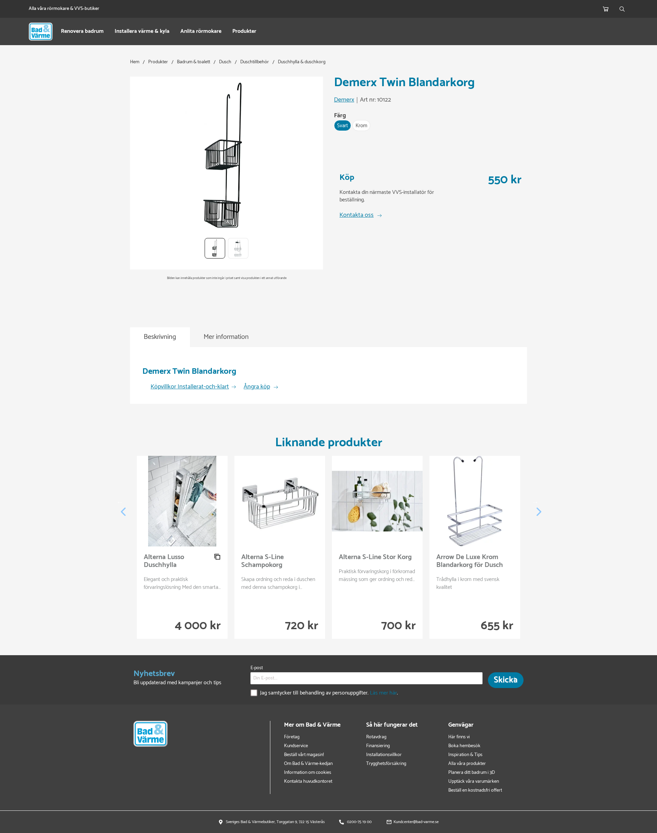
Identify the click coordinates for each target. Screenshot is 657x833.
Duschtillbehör (254, 62)
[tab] (160, 337)
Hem (134, 62)
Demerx (344, 100)
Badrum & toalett (193, 62)
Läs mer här (383, 693)
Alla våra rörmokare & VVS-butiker (64, 9)
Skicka (506, 680)
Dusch (225, 62)
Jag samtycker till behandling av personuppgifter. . (329, 693)
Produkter (244, 32)
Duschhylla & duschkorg (301, 62)
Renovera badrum (82, 32)
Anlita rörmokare (200, 32)
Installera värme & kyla (142, 32)
